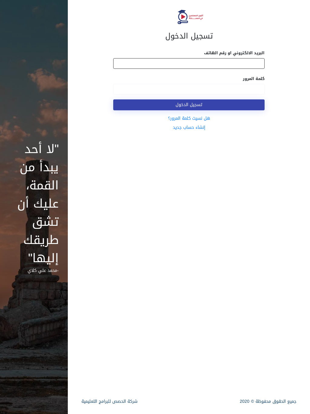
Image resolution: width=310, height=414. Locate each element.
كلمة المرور (254, 78)
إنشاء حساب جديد (189, 127)
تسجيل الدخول (189, 105)
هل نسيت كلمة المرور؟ (189, 118)
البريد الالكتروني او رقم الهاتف (234, 53)
